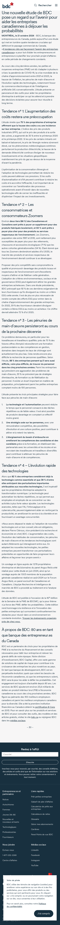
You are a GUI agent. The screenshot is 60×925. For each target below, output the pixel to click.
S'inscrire (30, 762)
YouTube (34, 865)
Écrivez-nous (8, 850)
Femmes (6, 809)
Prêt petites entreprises (41, 797)
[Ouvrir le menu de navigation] (56, 5)
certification (45, 707)
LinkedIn (35, 850)
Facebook (35, 855)
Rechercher (45, 5)
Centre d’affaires (10, 860)
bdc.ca (34, 717)
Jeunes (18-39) (9, 815)
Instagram (35, 860)
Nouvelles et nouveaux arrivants (11, 820)
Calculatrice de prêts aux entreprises (42, 807)
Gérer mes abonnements (42, 824)
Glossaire (35, 819)
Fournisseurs (8, 837)
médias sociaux (17, 720)
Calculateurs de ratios (40, 814)
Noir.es (6, 799)
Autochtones (8, 804)
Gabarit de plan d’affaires (42, 802)
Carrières (35, 829)
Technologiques (9, 827)
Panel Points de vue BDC (42, 834)
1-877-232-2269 (9, 855)
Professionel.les (9, 832)
